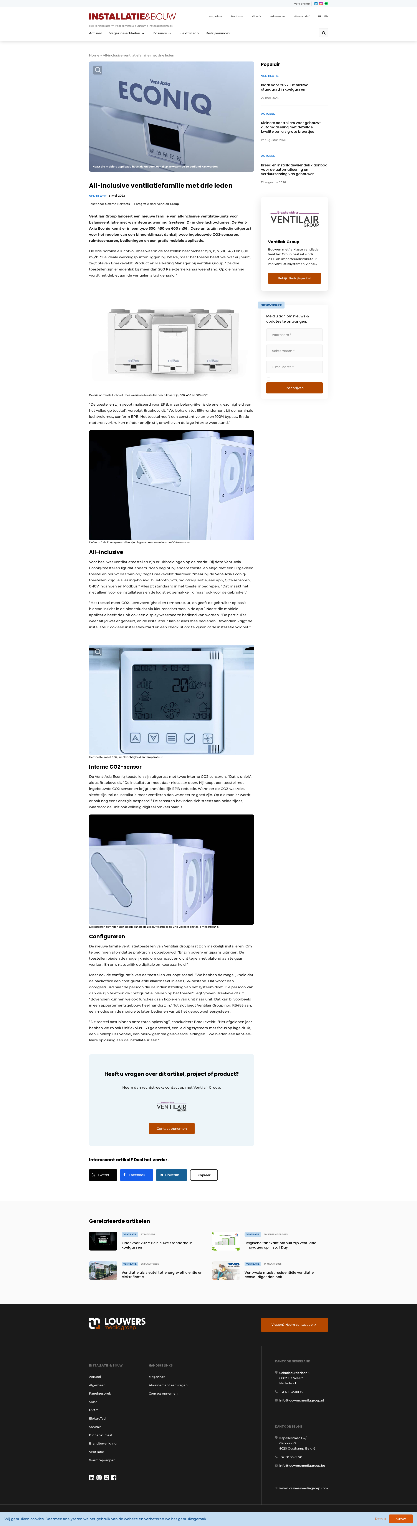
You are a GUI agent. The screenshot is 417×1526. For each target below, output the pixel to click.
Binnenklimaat (101, 1435)
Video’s (256, 16)
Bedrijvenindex (218, 33)
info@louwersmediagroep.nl (301, 1400)
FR (326, 16)
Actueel (95, 33)
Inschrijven (295, 388)
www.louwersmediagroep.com (303, 1488)
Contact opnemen (163, 1393)
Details (380, 1519)
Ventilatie (98, 196)
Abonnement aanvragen (168, 1385)
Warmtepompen (102, 1460)
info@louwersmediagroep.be (302, 1466)
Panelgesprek (100, 1393)
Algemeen (97, 1385)
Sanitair (95, 1427)
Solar (93, 1402)
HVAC (93, 1410)
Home (94, 55)
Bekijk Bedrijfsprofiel (294, 278)
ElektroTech (189, 33)
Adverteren (277, 16)
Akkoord (401, 1519)
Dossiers (160, 33)
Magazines (215, 16)
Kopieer (203, 1175)
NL (320, 16)
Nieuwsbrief (301, 16)
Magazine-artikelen (124, 33)
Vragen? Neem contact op (292, 1325)
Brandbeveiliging (103, 1443)
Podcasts (237, 16)
